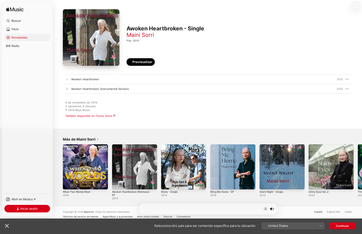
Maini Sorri (140, 35)
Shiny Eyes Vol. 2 (320, 146)
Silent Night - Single (273, 146)
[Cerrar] (7, 226)
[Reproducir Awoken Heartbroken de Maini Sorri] (67, 79)
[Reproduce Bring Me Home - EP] (215, 184)
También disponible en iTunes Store (88, 116)
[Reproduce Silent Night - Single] (265, 184)
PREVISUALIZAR (335, 79)
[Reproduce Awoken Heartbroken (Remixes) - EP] (117, 184)
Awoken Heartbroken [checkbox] (85, 79)
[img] (14, 9)
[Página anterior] (59, 166)
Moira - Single (170, 146)
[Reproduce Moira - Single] (166, 184)
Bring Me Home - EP (223, 146)
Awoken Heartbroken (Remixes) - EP (134, 147)
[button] (27, 20)
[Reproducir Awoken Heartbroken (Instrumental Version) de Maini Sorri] (67, 89)
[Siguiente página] (358, 166)
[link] (81, 139)
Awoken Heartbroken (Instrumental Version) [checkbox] (100, 88)
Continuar (342, 226)
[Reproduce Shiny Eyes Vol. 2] (314, 184)
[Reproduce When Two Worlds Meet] (68, 184)
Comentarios (184, 217)
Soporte (167, 217)
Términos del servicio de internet (80, 217)
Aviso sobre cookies (148, 217)
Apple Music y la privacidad (118, 217)
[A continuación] (265, 209)
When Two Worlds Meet (78, 146)
